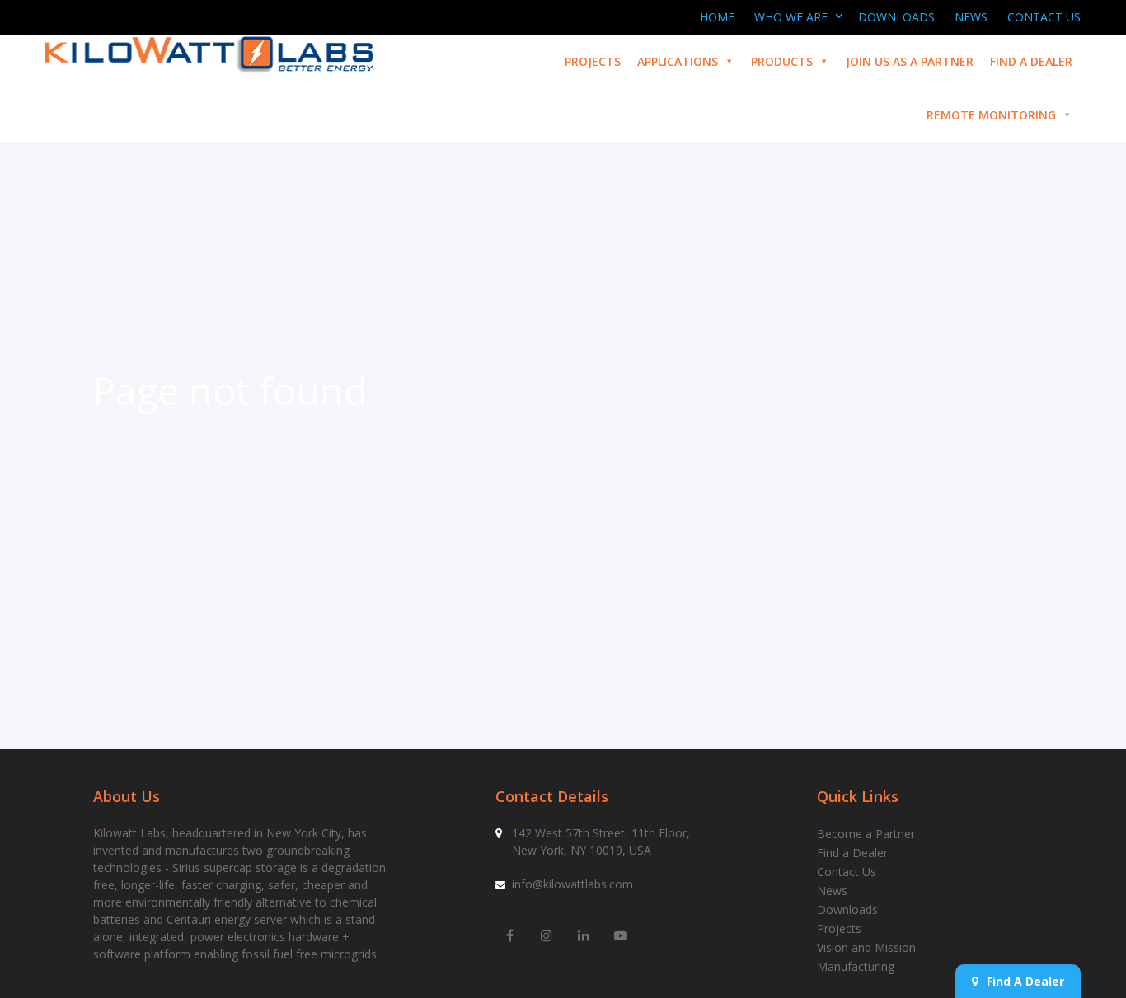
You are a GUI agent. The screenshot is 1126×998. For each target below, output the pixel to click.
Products (782, 61)
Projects (593, 61)
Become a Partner (866, 834)
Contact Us (1044, 17)
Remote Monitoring (991, 115)
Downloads (896, 17)
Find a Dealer (1031, 61)
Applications (677, 61)
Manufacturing (855, 966)
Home (717, 17)
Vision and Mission (866, 947)
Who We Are (791, 17)
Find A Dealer (1025, 981)
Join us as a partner (910, 61)
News (971, 17)
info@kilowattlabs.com (572, 884)
